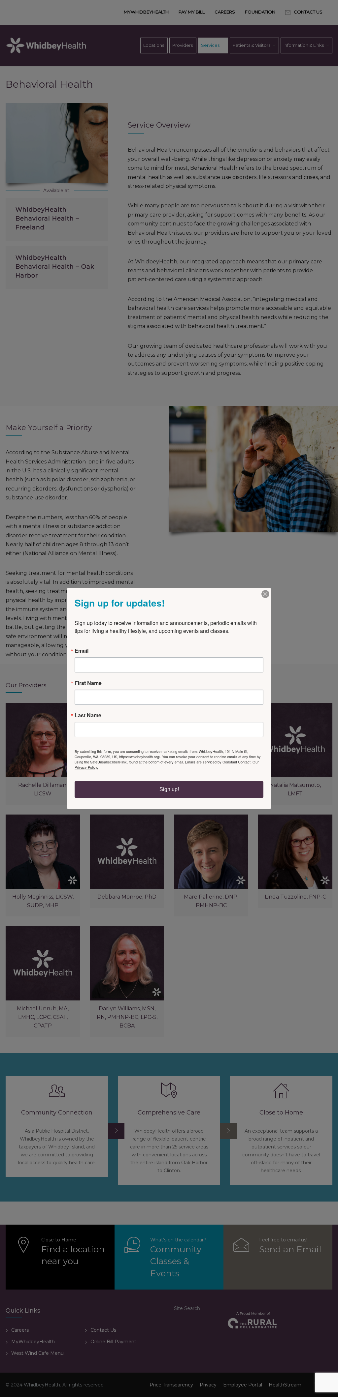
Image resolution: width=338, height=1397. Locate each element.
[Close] (265, 594)
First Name (88, 683)
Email (81, 650)
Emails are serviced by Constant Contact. (218, 761)
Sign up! (169, 789)
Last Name (88, 715)
